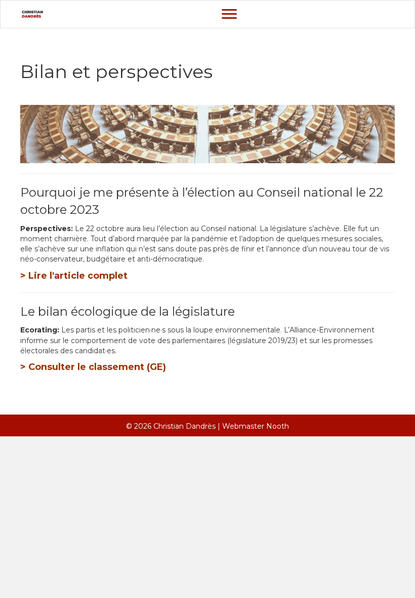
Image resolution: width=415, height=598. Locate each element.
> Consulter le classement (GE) (93, 366)
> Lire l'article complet (74, 275)
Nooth (277, 426)
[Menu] (229, 14)
